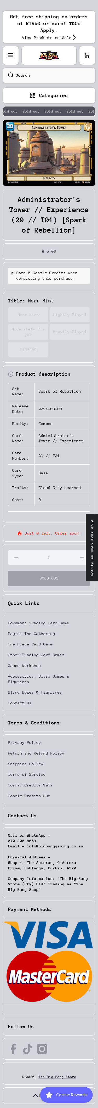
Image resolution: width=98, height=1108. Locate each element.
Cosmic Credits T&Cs (30, 785)
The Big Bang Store (57, 1077)
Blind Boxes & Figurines (35, 692)
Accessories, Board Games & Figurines (38, 679)
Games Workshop (24, 665)
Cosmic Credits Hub (29, 796)
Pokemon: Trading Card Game (38, 623)
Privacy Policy (24, 742)
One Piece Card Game (30, 644)
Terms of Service (27, 774)
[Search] (8, 75)
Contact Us (20, 703)
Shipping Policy (25, 764)
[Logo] (49, 55)
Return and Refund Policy (36, 753)
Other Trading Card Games (36, 655)
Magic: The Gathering (31, 633)
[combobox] (49, 75)
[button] (87, 55)
